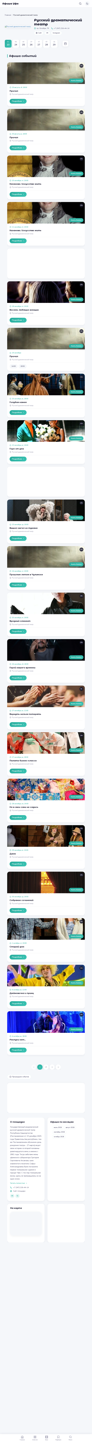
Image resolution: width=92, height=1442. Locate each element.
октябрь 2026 (59, 1137)
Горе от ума (17, 449)
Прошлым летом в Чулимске (26, 574)
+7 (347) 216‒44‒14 (21, 1187)
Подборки (58, 1440)
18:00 (22, 366)
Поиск (70, 1440)
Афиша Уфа (10, 3)
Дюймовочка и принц (22, 993)
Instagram (56, 33)
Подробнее (17, 101)
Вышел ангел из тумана (23, 528)
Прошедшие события (20, 1077)
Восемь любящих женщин (24, 310)
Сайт (40, 33)
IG (17, 1196)
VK (47, 33)
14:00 (14, 366)
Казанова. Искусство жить (25, 184)
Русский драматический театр (22, 94)
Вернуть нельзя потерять (25, 714)
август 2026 (70, 1127)
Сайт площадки (19, 1191)
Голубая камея (18, 402)
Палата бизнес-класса (23, 760)
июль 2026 (58, 1127)
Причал (14, 91)
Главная (8, 15)
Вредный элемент (20, 621)
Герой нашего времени (22, 667)
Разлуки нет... (18, 1039)
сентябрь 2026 (59, 1132)
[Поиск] (80, 3)
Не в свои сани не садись (24, 807)
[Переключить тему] (87, 3)
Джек (13, 853)
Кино (46, 1440)
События (35, 1440)
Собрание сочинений (21, 900)
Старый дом (17, 946)
